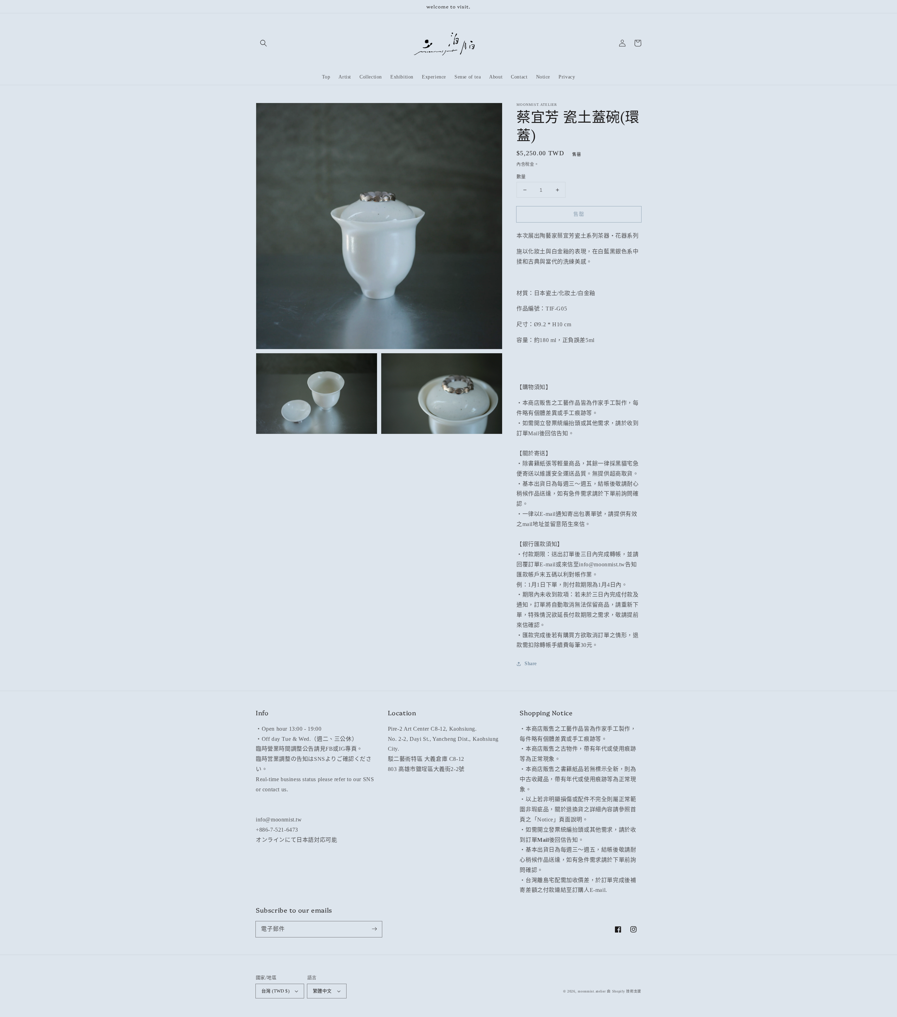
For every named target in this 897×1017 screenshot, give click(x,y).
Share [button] (531, 663)
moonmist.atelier (591, 991)
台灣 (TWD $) (275, 991)
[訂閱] (374, 929)
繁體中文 (322, 991)
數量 (521, 176)
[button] (263, 43)
